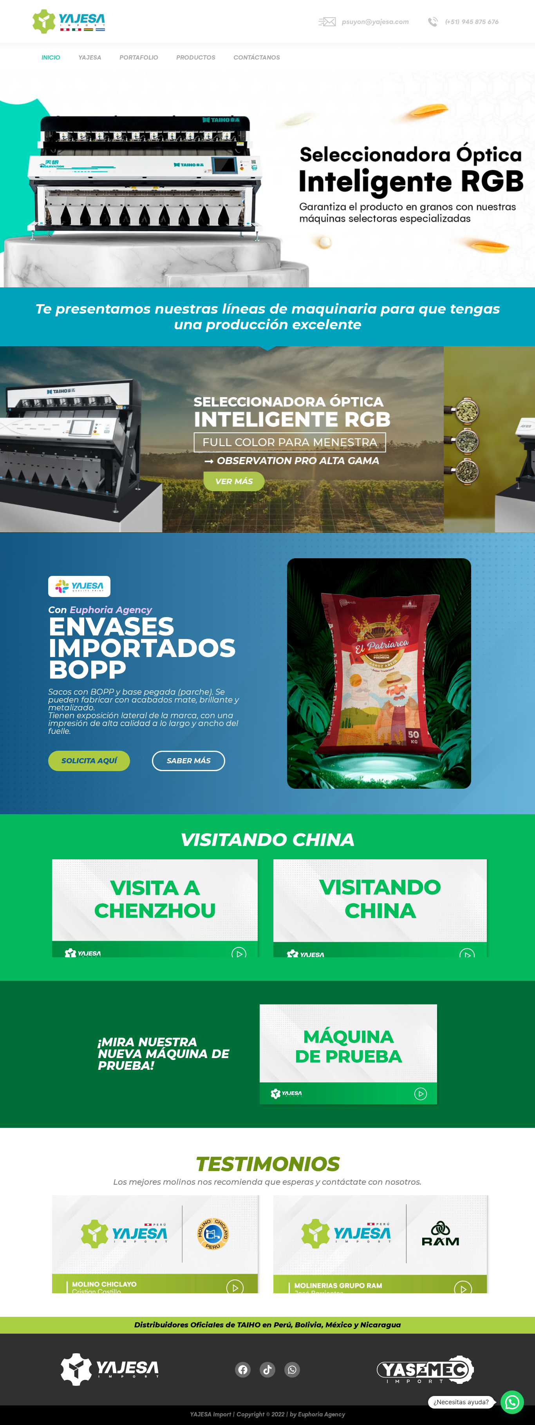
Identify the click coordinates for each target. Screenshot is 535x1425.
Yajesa (89, 57)
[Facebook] (243, 1370)
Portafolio (138, 57)
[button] (512, 1402)
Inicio (51, 57)
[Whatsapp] (292, 1370)
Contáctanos (256, 57)
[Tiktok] (267, 1370)
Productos (195, 57)
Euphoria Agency (111, 609)
